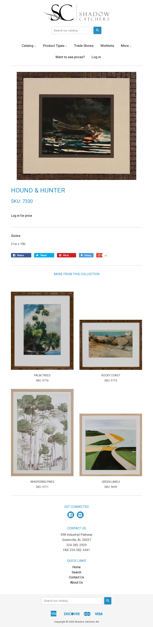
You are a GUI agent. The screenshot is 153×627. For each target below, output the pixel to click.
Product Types (54, 46)
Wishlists (107, 46)
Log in (96, 57)
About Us (76, 582)
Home (76, 567)
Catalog (28, 46)
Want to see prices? (70, 57)
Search (76, 572)
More (125, 46)
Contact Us (76, 577)
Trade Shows (84, 46)
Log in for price (21, 216)
